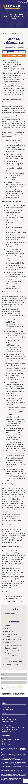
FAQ (5, 751)
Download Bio (15, 52)
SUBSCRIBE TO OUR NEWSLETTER (12, 694)
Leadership (5, 707)
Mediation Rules (7, 725)
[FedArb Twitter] (21, 749)
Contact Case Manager (14, 55)
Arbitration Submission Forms (11, 742)
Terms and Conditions (12, 749)
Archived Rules (7, 732)
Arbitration (5, 717)
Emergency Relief (7, 722)
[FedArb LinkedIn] (24, 749)
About (4, 703)
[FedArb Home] (11, 7)
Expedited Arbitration (9, 719)
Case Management (8, 709)
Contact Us (14, 1)
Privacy (2, 751)
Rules (4, 713)
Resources (6, 736)
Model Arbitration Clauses (10, 740)
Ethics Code (6, 744)
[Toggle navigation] (24, 7)
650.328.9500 (24, 2)
